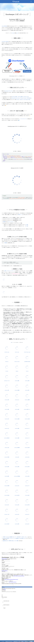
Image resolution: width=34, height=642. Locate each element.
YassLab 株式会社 (4, 26)
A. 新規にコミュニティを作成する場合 (17, 209)
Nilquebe (21, 99)
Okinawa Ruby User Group (15, 98)
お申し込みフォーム (17, 534)
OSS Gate (17, 99)
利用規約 (4, 194)
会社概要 (31, 626)
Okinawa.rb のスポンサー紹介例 (17, 154)
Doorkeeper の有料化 (5, 41)
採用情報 (9, 628)
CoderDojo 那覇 (20, 96)
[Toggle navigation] (31, 1)
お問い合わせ (20, 628)
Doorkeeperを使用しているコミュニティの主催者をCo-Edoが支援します (14, 522)
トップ (3, 626)
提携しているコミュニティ (17, 323)
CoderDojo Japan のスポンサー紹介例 (15, 126)
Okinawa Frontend (23, 98)
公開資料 (14, 628)
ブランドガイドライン (23, 118)
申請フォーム (20, 187)
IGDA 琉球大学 (29, 98)
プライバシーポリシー (10, 194)
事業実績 (5, 628)
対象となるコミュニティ (17, 87)
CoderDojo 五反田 (14, 96)
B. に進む (27, 198)
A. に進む (27, 197)
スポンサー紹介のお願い (17, 111)
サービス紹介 (21, 626)
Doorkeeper (12, 19)
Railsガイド (15, 626)
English (21, 630)
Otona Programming (26, 99)
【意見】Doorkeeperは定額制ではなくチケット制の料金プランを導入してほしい (15, 521)
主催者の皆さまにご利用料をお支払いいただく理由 (10, 525)
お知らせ (26, 626)
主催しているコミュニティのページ (9, 243)
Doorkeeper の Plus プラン (9, 90)
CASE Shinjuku (22, 633)
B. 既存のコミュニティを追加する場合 (17, 226)
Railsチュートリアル (9, 626)
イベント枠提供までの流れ (17, 182)
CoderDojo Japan (25, 96)
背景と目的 (17, 38)
